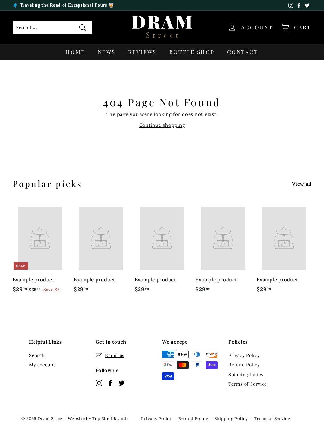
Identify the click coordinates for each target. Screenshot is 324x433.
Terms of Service (247, 384)
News (106, 51)
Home (75, 51)
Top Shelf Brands (110, 418)
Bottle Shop (192, 51)
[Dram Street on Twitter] (121, 382)
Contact (243, 51)
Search (37, 355)
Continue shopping (162, 125)
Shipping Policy (245, 374)
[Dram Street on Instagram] (99, 382)
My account (42, 365)
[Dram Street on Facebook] (110, 382)
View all (301, 184)
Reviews (142, 51)
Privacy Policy (244, 355)
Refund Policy (244, 365)
